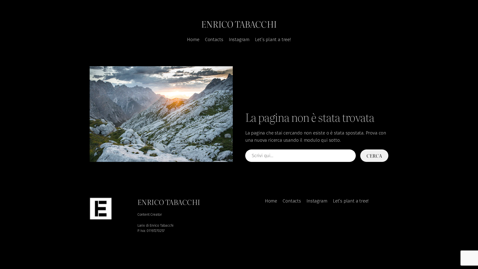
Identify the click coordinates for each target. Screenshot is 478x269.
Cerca (374, 155)
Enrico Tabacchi (239, 23)
